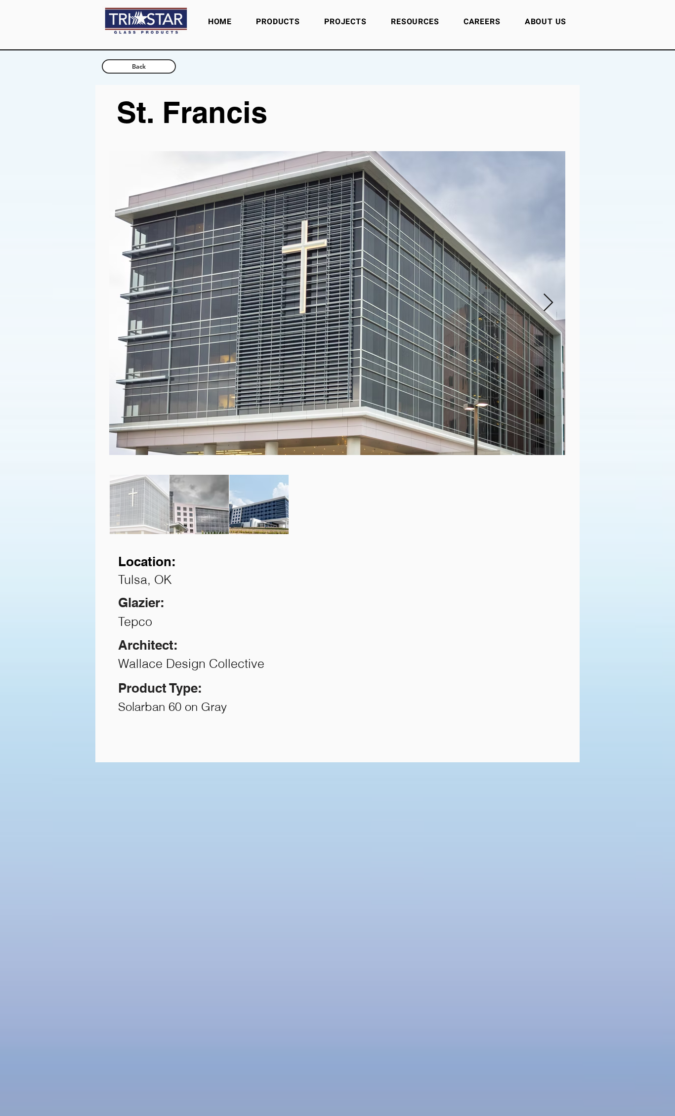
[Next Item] (548, 303)
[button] (414, 22)
